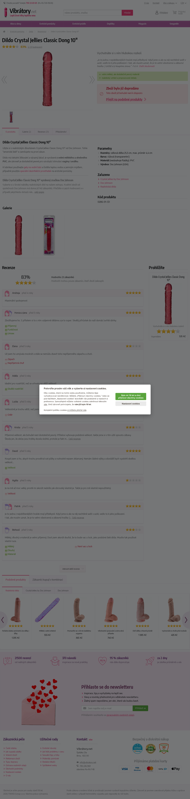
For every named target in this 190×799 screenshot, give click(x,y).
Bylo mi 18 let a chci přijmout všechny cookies (130, 396)
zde (45, 404)
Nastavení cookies (131, 403)
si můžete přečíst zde (76, 410)
